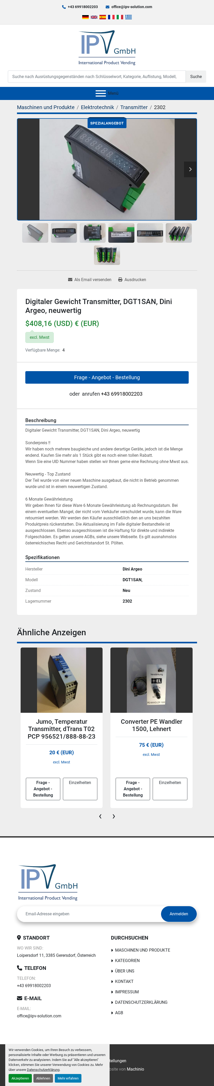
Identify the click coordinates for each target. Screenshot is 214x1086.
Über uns (124, 971)
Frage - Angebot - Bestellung (107, 377)
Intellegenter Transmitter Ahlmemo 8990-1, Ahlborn (151, 729)
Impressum (127, 991)
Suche (196, 76)
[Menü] (101, 93)
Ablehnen (43, 1078)
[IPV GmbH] (48, 881)
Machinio (135, 1069)
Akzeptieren (20, 1078)
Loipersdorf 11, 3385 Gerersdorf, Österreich (56, 955)
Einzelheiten (80, 782)
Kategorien (127, 960)
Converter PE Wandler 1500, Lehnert (61, 725)
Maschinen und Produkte (142, 950)
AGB (119, 1012)
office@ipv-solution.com (131, 7)
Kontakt (124, 981)
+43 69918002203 (83, 7)
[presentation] (100, 816)
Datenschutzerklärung (43, 1070)
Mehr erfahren (68, 1078)
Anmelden (179, 913)
